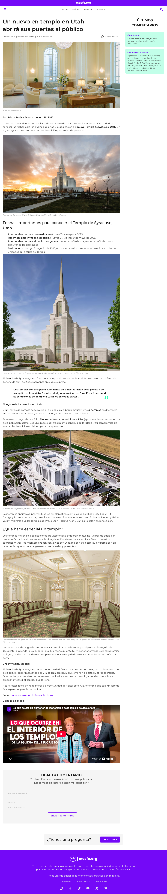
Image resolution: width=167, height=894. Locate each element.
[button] (5, 9)
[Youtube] (88, 888)
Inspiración (88, 9)
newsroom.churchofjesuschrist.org (32, 695)
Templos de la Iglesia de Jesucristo (18, 36)
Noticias (75, 9)
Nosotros (101, 9)
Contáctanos (65, 881)
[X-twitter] (97, 888)
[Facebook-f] (70, 888)
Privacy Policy (83, 881)
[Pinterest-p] (106, 888)
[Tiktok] (79, 888)
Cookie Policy (101, 881)
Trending (64, 9)
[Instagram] (61, 888)
